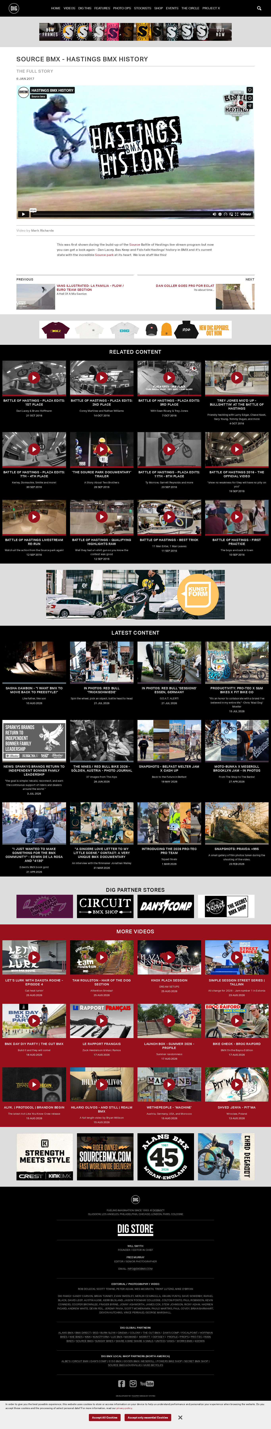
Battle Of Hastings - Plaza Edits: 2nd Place (102, 402)
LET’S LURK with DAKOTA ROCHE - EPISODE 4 (34, 982)
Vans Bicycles (153, 1365)
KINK (88, 1336)
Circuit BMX (80, 1361)
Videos (69, 8)
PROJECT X (211, 8)
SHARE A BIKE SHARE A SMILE (134, 1341)
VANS (170, 1341)
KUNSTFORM (101, 1336)
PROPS (184, 1336)
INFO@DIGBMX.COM (140, 1268)
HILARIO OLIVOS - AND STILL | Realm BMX (102, 1109)
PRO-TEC (196, 1336)
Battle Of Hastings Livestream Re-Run (34, 542)
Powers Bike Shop (169, 1361)
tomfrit (135, 1396)
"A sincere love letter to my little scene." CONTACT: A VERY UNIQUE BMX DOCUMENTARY (102, 853)
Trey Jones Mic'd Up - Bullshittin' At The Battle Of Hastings (237, 404)
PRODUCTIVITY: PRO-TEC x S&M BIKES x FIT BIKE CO (236, 690)
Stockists (142, 8)
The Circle (190, 8)
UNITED (160, 1341)
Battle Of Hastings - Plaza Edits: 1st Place (34, 402)
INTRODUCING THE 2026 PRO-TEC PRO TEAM (169, 851)
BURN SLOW (107, 1332)
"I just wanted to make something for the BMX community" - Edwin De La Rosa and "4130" (34, 855)
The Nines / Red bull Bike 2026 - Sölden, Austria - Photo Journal (101, 768)
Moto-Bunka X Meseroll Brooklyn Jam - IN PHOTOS (236, 768)
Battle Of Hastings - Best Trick (169, 540)
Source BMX (116, 1365)
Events (172, 8)
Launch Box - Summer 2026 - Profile (169, 1046)
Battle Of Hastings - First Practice (236, 542)
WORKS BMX (185, 1341)
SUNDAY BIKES (104, 1341)
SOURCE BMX (84, 1341)
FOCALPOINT (189, 1332)
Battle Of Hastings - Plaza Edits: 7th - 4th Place (34, 474)
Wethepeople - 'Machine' (169, 1107)
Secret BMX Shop (196, 1361)
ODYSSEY (158, 1336)
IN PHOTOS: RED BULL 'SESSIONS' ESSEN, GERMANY (169, 690)
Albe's (66, 1361)
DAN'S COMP (171, 1332)
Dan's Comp (98, 1361)
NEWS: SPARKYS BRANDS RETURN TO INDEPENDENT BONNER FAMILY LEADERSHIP (34, 770)
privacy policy (124, 1408)
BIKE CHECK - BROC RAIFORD (237, 1044)
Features (102, 8)
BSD (95, 1332)
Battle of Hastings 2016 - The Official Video (236, 474)
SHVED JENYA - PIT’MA (237, 1107)
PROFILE (172, 1336)
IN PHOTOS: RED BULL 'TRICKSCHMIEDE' (102, 690)
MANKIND (130, 1336)
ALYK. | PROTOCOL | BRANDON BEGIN (34, 1107)
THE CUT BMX (151, 1332)
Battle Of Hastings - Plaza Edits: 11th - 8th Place (169, 474)
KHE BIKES (76, 1336)
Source (134, 244)
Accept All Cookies (104, 1417)
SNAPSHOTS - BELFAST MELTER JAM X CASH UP (169, 768)
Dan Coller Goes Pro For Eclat (185, 286)
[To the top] (135, 1200)
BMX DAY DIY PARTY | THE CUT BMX (34, 1044)
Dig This (84, 8)
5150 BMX (115, 1361)
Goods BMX (131, 1361)
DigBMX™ (158, 1210)
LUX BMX (116, 1336)
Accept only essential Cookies (148, 1417)
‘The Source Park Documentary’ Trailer (101, 474)
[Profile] (226, 1156)
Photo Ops (122, 8)
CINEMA (123, 1332)
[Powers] (44, 906)
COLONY (135, 1332)
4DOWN (200, 1341)
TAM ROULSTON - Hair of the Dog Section (101, 982)
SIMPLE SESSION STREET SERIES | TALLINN (237, 982)
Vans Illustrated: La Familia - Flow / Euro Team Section (90, 288)
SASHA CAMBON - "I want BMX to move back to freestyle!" (34, 690)
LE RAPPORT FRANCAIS (102, 1044)
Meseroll (148, 1361)
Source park (104, 255)
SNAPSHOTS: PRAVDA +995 (237, 849)
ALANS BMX (65, 1332)
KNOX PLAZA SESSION (169, 980)
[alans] (165, 1156)
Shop (158, 8)
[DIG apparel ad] (135, 329)
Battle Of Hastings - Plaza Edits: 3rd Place (169, 402)
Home (56, 8)
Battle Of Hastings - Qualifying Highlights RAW (101, 542)
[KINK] (44, 1156)
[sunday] (135, 32)
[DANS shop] (165, 906)
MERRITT (144, 1336)
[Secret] (226, 906)
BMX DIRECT (83, 1332)
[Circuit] (105, 906)
